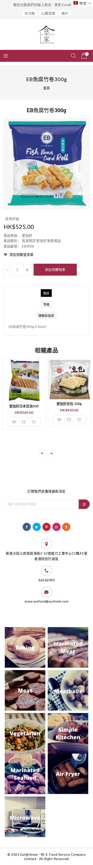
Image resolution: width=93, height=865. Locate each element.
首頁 (46, 88)
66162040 (46, 580)
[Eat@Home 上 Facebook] (27, 526)
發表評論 (12, 219)
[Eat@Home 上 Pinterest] (46, 526)
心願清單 (48, 13)
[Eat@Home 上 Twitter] (36, 526)
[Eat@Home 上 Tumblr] (66, 526)
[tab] (46, 293)
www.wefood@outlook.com (46, 601)
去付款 (30, 13)
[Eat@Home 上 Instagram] (56, 526)
